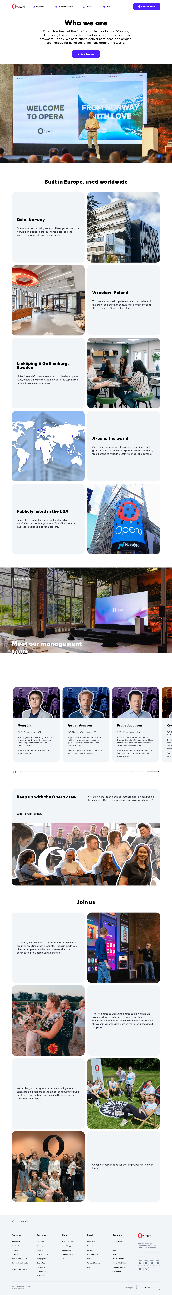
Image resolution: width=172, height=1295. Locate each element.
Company (117, 1235)
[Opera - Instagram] (146, 1269)
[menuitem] (38, 6)
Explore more (22, 578)
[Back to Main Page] (18, 6)
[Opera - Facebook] (140, 1263)
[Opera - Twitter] (151, 1263)
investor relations (27, 526)
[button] (146, 6)
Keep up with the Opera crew (47, 797)
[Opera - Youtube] (157, 1263)
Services (41, 1235)
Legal (90, 1235)
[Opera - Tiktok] (146, 1263)
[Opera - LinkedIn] (140, 1269)
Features (16, 1235)
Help (64, 1235)
